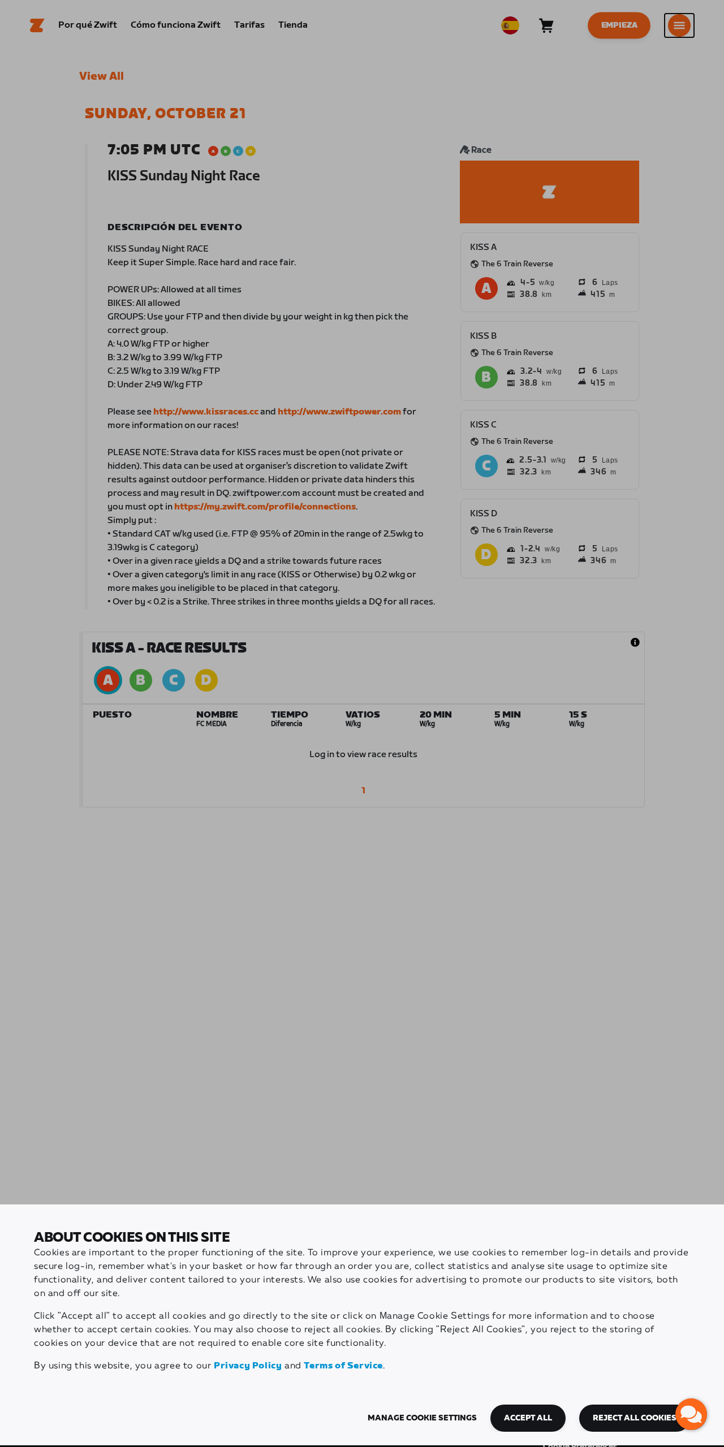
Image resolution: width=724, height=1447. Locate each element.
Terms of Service (343, 1365)
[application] (691, 1414)
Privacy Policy (248, 1365)
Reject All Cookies (634, 1418)
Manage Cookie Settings (422, 1418)
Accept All (528, 1418)
